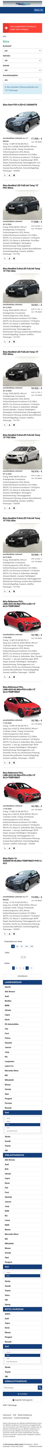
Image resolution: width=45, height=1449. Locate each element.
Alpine (7, 1314)
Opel (7, 1094)
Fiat (6, 1029)
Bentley (8, 1001)
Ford (7, 1033)
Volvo (7, 1295)
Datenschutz (7, 1418)
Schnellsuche (22, 976)
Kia (6, 1057)
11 (31, 968)
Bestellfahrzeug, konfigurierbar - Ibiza (22, 138)
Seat (7, 1112)
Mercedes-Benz (11, 1071)
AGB (14, 1415)
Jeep (7, 1052)
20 (17, 946)
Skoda (7, 1136)
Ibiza (8, 1124)
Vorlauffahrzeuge (14, 1155)
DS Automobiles (12, 1024)
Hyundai (8, 1043)
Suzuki (8, 1141)
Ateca (8, 1121)
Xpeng (7, 1304)
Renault (8, 1108)
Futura (7, 1038)
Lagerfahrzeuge (13, 982)
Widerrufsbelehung (25, 1415)
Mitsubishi (9, 1080)
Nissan (8, 1085)
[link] (5, 175)
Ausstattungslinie (10, 75)
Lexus (7, 1220)
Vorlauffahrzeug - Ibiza (22, 220)
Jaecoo (8, 1047)
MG (6, 1075)
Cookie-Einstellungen (21, 1418)
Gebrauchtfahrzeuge (16, 1381)
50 (22, 946)
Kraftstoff (7, 46)
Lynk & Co (9, 1066)
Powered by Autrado (35, 1446)
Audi (7, 996)
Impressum (7, 1415)
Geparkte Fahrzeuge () (24, 1400)
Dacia (7, 1019)
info (4, 36)
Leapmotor (9, 1061)
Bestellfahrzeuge (14, 1309)
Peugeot (8, 1098)
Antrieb (6, 65)
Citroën (8, 1010)
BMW (7, 1005)
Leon (8, 1128)
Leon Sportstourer (12, 1131)
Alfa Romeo (10, 991)
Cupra (7, 1015)
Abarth (8, 987)
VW (6, 1150)
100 (26, 946)
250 (31, 946)
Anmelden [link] (23, 1394)
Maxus (8, 1229)
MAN (7, 1225)
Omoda (8, 1089)
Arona (8, 1118)
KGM (7, 1211)
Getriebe (6, 56)
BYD (6, 1169)
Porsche (8, 1103)
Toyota (8, 1146)
